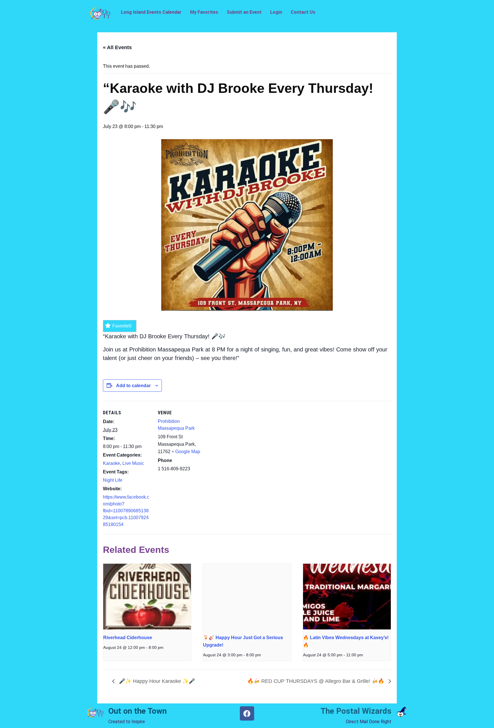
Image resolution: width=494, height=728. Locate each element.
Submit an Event (244, 12)
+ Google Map (186, 451)
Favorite (122, 325)
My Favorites (204, 12)
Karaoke (111, 463)
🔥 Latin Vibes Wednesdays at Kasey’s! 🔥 (346, 641)
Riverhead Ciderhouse (127, 637)
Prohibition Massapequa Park (176, 425)
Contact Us (303, 12)
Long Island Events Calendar (151, 12)
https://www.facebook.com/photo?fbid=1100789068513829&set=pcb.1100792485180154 (126, 511)
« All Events (117, 47)
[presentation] (147, 596)
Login (276, 12)
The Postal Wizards (355, 711)
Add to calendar (133, 385)
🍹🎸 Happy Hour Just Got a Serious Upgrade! (243, 641)
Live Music (133, 463)
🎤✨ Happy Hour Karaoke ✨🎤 (156, 681)
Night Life (112, 480)
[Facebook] (247, 713)
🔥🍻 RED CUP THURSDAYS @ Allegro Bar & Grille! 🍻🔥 (316, 681)
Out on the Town (137, 711)
